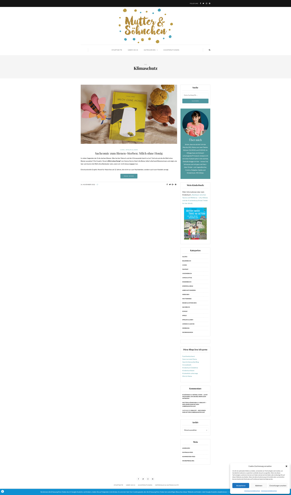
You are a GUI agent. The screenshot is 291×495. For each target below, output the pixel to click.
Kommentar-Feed (188, 456)
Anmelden (186, 448)
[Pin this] (175, 184)
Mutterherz (186, 299)
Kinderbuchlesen (188, 370)
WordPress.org (188, 461)
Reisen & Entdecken (189, 303)
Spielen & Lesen (132, 149)
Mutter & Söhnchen (189, 402)
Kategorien (150, 50)
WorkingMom (187, 332)
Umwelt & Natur (188, 324)
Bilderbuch (186, 261)
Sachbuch (186, 307)
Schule (184, 311)
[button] (286, 466)
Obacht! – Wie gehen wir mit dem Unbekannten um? (194, 404)
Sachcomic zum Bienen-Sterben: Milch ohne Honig (129, 153)
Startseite (117, 50)
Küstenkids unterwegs (190, 373)
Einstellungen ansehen (278, 486)
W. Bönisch (186, 395)
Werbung (185, 328)
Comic (122, 149)
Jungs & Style (187, 277)
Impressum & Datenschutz (252, 491)
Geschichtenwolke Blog (190, 362)
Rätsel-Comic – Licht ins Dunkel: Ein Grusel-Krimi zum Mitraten (195, 396)
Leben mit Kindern (189, 290)
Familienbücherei (188, 356)
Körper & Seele (187, 286)
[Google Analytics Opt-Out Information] (2, 492)
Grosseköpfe (186, 365)
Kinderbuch (186, 282)
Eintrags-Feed (187, 452)
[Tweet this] (170, 184)
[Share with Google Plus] (172, 184)
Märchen (185, 294)
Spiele (184, 315)
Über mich (133, 50)
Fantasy (185, 269)
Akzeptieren (240, 486)
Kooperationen (171, 50)
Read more (129, 176)
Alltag (184, 256)
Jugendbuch (187, 273)
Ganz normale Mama (189, 359)
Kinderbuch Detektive (190, 368)
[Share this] (167, 184)
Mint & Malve (187, 376)
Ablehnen (258, 486)
